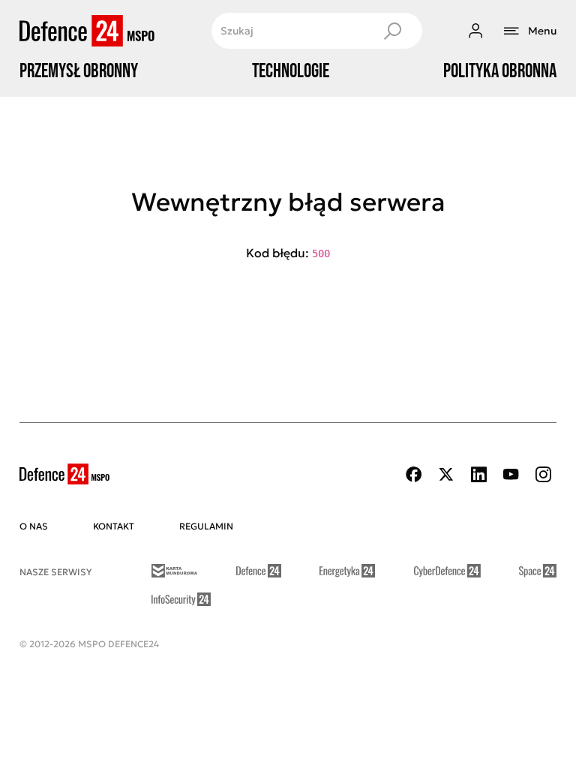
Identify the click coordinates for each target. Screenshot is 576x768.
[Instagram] (543, 474)
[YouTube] (510, 474)
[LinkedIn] (478, 474)
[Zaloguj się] (475, 31)
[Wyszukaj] (392, 31)
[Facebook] (414, 474)
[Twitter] (446, 474)
